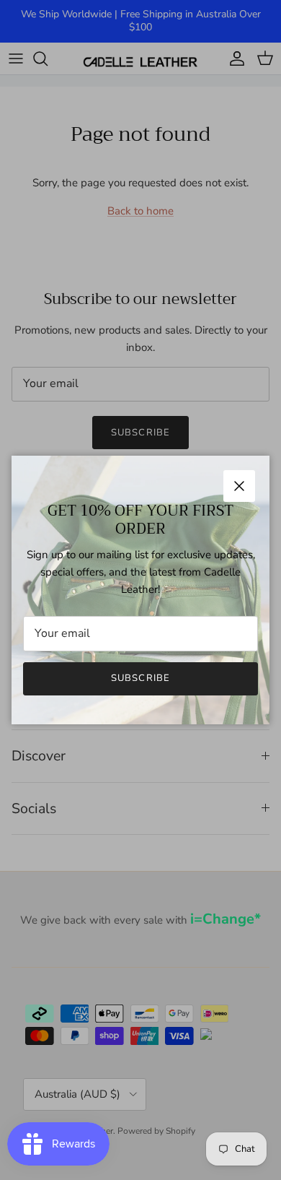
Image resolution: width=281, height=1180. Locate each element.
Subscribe (140, 678)
